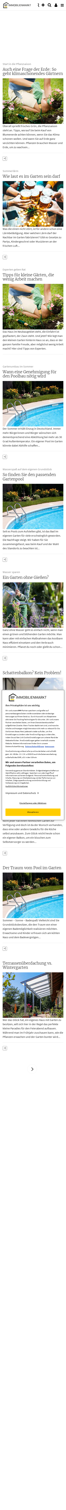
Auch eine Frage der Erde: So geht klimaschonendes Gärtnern (33, 71)
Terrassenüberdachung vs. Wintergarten (27, 965)
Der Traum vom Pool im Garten (32, 867)
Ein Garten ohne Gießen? (26, 577)
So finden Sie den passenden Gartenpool (29, 476)
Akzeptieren (33, 812)
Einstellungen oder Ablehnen (33, 803)
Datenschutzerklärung (34, 746)
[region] (33, 755)
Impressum (49, 746)
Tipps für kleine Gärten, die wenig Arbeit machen (28, 277)
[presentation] (61, 4)
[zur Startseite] (17, 5)
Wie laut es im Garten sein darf (31, 176)
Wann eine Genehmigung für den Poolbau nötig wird (29, 374)
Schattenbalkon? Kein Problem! (32, 672)
